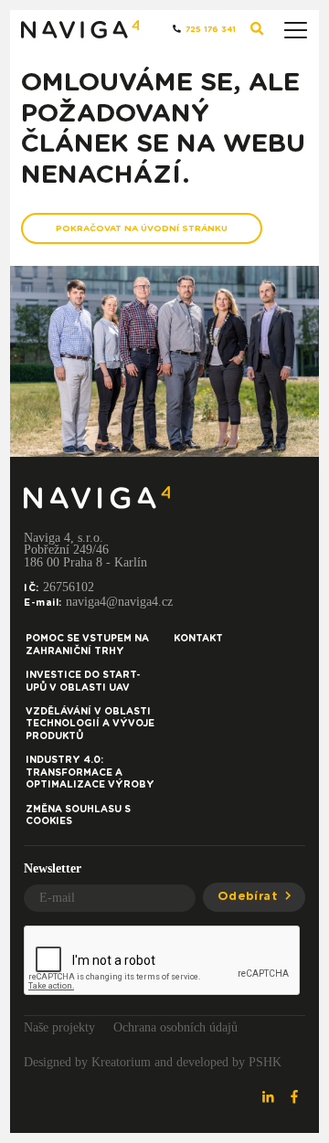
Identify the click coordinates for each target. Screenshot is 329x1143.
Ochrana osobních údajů (175, 1027)
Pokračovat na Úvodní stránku (142, 228)
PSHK (265, 1062)
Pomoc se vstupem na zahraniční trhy (87, 645)
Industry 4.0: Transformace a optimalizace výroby (90, 772)
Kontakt (198, 638)
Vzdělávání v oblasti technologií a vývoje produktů (90, 724)
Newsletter (52, 869)
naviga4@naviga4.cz (119, 602)
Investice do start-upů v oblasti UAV (83, 682)
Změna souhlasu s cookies (78, 816)
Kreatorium (121, 1062)
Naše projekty (59, 1027)
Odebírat (249, 897)
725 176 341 (209, 30)
